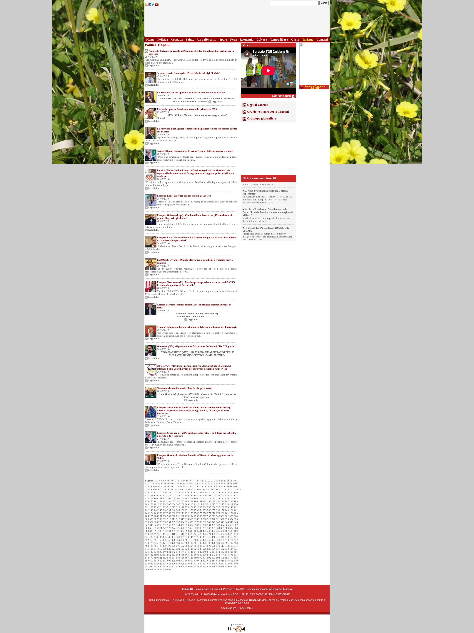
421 (196, 534)
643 (156, 566)
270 (178, 513)
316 (196, 519)
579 (151, 557)
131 (214, 492)
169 (196, 498)
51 (206, 483)
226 (169, 507)
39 (168, 483)
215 (214, 504)
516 (151, 548)
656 (214, 566)
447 (218, 537)
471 (231, 540)
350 (160, 525)
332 (174, 522)
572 (214, 554)
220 (236, 504)
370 (156, 528)
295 (196, 516)
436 (169, 537)
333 (178, 522)
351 (165, 525)
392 (160, 531)
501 (178, 545)
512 (227, 545)
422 (200, 534)
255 (205, 510)
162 (165, 498)
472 (236, 540)
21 (206, 480)
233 (200, 507)
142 (169, 495)
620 (147, 563)
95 (155, 489)
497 (160, 545)
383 (214, 528)
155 (227, 495)
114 (234, 489)
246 (165, 510)
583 (169, 557)
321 (218, 519)
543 (178, 551)
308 (160, 519)
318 (205, 519)
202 (156, 504)
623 (160, 563)
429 (231, 534)
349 (156, 525)
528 (205, 548)
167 (187, 498)
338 (200, 522)
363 (218, 525)
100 (172, 489)
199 (236, 501)
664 (156, 569)
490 (222, 542)
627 (178, 563)
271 (182, 513)
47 (193, 483)
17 (193, 480)
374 (174, 528)
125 (187, 492)
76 (190, 486)
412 (156, 534)
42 (177, 483)
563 (174, 554)
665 (160, 569)
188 (187, 501)
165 (178, 498)
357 (191, 525)
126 (191, 492)
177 (231, 498)
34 (152, 483)
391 (156, 531)
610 (196, 560)
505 (196, 545)
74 (184, 486)
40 (171, 483)
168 (191, 498)
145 (182, 495)
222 (151, 507)
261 (231, 510)
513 (231, 545)
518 (160, 548)
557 (147, 554)
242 (147, 510)
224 (160, 507)
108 (208, 489)
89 (231, 486)
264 (151, 513)
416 (174, 534)
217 (222, 504)
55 (218, 483)
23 (212, 480)
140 (160, 495)
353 (174, 525)
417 (178, 534)
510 (218, 545)
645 (165, 566)
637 (222, 563)
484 (196, 542)
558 (151, 554)
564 (178, 554)
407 (227, 531)
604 (169, 560)
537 (151, 551)
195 (218, 501)
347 (147, 525)
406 (222, 531)
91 (237, 486)
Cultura (261, 39)
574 (222, 554)
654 (205, 566)
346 (236, 522)
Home (150, 39)
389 (147, 531)
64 (152, 486)
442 (196, 537)
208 (182, 504)
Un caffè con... (206, 39)
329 (160, 522)
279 (218, 513)
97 (162, 489)
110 (216, 489)
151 (209, 495)
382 (209, 528)
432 (151, 537)
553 (222, 551)
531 (218, 548)
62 (146, 486)
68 (165, 486)
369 (151, 528)
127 (196, 492)
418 (182, 534)
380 (200, 528)
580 (156, 557)
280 (222, 513)
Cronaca (177, 39)
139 (156, 495)
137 (147, 495)
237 (218, 507)
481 (182, 542)
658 (222, 566)
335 (187, 522)
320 (214, 519)
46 (190, 483)
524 (187, 548)
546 (191, 551)
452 (147, 540)
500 (174, 545)
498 (165, 545)
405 (218, 531)
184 (169, 501)
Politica (162, 39)
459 (178, 540)
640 (236, 563)
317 (200, 519)
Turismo (307, 39)
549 (205, 551)
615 (218, 560)
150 (205, 495)
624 (165, 563)
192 (205, 501)
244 (156, 510)
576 (231, 554)
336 (191, 522)
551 (214, 551)
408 (231, 531)
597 (231, 557)
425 (214, 534)
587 (187, 557)
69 (168, 486)
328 (156, 522)
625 (169, 563)
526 (196, 548)
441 (191, 537)
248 (174, 510)
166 (182, 498)
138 (151, 495)
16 (190, 480)
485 (200, 542)
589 (196, 557)
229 (182, 507)
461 (187, 540)
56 (222, 483)
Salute (190, 39)
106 (199, 489)
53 (212, 483)
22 (209, 480)
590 (200, 557)
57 (225, 483)
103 (185, 489)
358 (196, 525)
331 (169, 522)
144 (178, 495)
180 (151, 501)
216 (218, 504)
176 (227, 498)
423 (205, 534)
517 (156, 548)
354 (178, 525)
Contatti (322, 39)
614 (214, 560)
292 (182, 516)
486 (205, 542)
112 (225, 489)
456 (165, 540)
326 (147, 522)
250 (182, 510)
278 (214, 513)
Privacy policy (245, 608)
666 (165, 569)
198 (231, 501)
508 (209, 545)
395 (174, 531)
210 (191, 504)
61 (237, 483)
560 (160, 554)
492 (231, 542)
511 (222, 545)
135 (231, 492)
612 (205, 560)
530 (214, 548)
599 (147, 560)
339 (205, 522)
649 (182, 566)
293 (187, 516)
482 (187, 542)
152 (214, 495)
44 (184, 483)
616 (222, 560)
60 (234, 483)
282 (231, 513)
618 (231, 560)
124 (182, 492)
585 (178, 557)
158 (147, 498)
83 (212, 486)
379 (196, 528)
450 (231, 537)
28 (228, 480)
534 (231, 548)
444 (205, 537)
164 (174, 498)
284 (147, 516)
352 (169, 525)
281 (227, 513)
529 (209, 548)
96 (159, 489)
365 (227, 525)
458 (174, 540)
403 (209, 531)
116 (147, 492)
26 (222, 480)
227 (174, 507)
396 (178, 531)
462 (191, 540)
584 (174, 557)
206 (174, 504)
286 (156, 516)
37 (162, 483)
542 (174, 551)
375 (178, 528)
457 (169, 540)
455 (160, 540)
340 (209, 522)
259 (222, 510)
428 (227, 534)
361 (209, 525)
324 (231, 519)
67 (162, 486)
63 (149, 486)
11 (174, 480)
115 (239, 489)
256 (209, 510)
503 (187, 545)
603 (165, 560)
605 (174, 560)
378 (191, 528)
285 (151, 516)
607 (182, 560)
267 (165, 513)
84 (215, 486)
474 (151, 542)
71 (174, 486)
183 (165, 501)
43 (181, 483)
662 (147, 569)
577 (236, 554)
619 (236, 560)
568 (196, 554)
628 (182, 563)
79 (199, 486)
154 (222, 495)
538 (156, 551)
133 (222, 492)
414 (165, 534)
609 (191, 560)
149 (200, 495)
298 (209, 516)
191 (200, 501)
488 (214, 542)
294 (191, 516)
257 (214, 510)
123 (178, 492)
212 (200, 504)
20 (203, 480)
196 (222, 501)
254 (200, 510)
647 (174, 566)
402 (205, 531)
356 (187, 525)
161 (160, 498)
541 (169, 551)
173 (214, 498)
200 (147, 504)
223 (156, 507)
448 (222, 537)
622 (156, 563)
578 (147, 557)
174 (218, 498)
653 (200, 566)
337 (196, 522)
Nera (233, 39)
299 (214, 516)
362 (214, 525)
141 (165, 495)
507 (205, 545)
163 (169, 498)
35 (155, 483)
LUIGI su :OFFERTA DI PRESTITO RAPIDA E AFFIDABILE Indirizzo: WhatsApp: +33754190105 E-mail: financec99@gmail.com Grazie (267, 192)
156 (231, 495)
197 (227, 501)
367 (236, 525)
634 (209, 563)
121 (169, 492)
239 (227, 507)
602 (160, 560)
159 (151, 498)
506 (200, 545)
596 (227, 557)
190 (196, 501)
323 (227, 519)
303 (231, 516)
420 (191, 534)
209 (187, 504)
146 (187, 495)
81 (206, 486)
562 (169, 554)
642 (151, 566)
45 (187, 483)
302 (227, 516)
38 (165, 483)
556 (236, 551)
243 (151, 510)
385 (222, 528)
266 (160, 513)
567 (191, 554)
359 (200, 525)
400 (196, 531)
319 (209, 519)
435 (165, 537)
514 (236, 545)
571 (209, 554)
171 (205, 498)
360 (205, 525)
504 (191, 545)
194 (214, 501)
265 (156, 513)
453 (151, 540)
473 (147, 542)
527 (200, 548)
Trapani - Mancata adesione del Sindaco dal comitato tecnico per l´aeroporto (197, 326)
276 (205, 513)
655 (209, 566)
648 (178, 566)
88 (228, 486)
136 (236, 492)
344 (227, 522)
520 (169, 548)
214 (209, 504)
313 (182, 519)
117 (151, 492)
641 (147, 566)
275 (200, 513)
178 (236, 498)
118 (156, 492)
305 (147, 519)
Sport (223, 39)
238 (222, 507)
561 (165, 554)
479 (174, 542)
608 (187, 560)
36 (159, 483)
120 (165, 492)
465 (205, 540)
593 (214, 557)
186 (178, 501)
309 (165, 519)
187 (182, 501)
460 (182, 540)
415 (169, 534)
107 (203, 489)
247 (169, 510)
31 (237, 480)
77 (193, 486)
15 (187, 480)
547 (196, 551)
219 (231, 504)
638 (227, 563)
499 (169, 545)
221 (147, 507)
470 (227, 540)
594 (218, 557)
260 (227, 510)
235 (209, 507)
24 (215, 480)
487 (209, 542)
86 (222, 486)
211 (196, 504)
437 (174, 537)
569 (200, 554)
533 (227, 548)
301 (222, 516)
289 (169, 516)
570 (205, 554)
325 (236, 519)
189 (191, 501)
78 (196, 486)
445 (209, 537)
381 (205, 528)
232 (196, 507)
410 (147, 534)
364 (222, 525)
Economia (246, 39)
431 (147, 537)
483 (191, 542)
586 (182, 557)
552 (218, 551)
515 (147, 548)
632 (200, 563)
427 (222, 534)
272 (187, 513)
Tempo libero (279, 39)
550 (209, 551)
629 (187, 563)
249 (178, 510)
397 (182, 531)
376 (182, 528)
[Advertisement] (268, 148)
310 (169, 519)
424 (209, 534)
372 (165, 528)
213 (205, 504)
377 (187, 528)
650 (187, 566)
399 (191, 531)
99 (168, 489)
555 (231, 551)
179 (147, 501)
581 (160, 557)
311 (174, 519)
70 (171, 486)
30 (234, 480)
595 (222, 557)
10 (171, 480)
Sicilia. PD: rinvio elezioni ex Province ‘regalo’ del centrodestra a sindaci (195, 150)
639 (231, 563)
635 (214, 563)
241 (236, 507)
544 (182, 551)
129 (205, 492)
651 (191, 566)
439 (182, 537)
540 (165, 551)
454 (156, 540)
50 (203, 483)
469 (222, 540)
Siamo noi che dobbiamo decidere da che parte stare (184, 388)
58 (228, 483)
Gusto (295, 39)
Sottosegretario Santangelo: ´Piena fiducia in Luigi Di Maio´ (188, 73)
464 (200, 540)
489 (218, 542)
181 (156, 501)
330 (165, 522)
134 (227, 492)
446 (214, 537)
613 (209, 560)
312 (178, 519)
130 (209, 492)
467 (214, 540)
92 (146, 489)
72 (177, 486)
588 (191, 557)
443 (200, 537)
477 (165, 542)
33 (149, 483)
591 (205, 557)
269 (174, 513)
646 (169, 566)
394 (169, 531)
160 (156, 498)
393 (165, 531)
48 (196, 483)
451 (236, 537)
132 (218, 492)
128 (200, 492)
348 (151, 525)
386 (227, 528)
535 (236, 548)
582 (165, 557)
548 (200, 551)
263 (147, 513)
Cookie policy (228, 608)
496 (156, 545)
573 (218, 554)
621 (151, 563)
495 (151, 545)
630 (191, 563)
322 (222, 519)
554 (227, 551)
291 (178, 516)
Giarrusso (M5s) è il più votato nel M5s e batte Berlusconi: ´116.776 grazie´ (196, 346)
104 (190, 489)
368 (147, 528)
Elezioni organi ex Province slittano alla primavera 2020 (187, 109)
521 (174, 548)
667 (169, 569)
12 (177, 480)
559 (156, 554)
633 (205, 563)
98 (165, 489)
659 (227, 566)
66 (159, 486)
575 (227, 554)
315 (191, 519)
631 (196, 563)
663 (151, 569)
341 (214, 522)
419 (187, 534)
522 (178, 548)
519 (165, 548)
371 (160, 528)
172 (209, 498)
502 (182, 545)
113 (230, 489)
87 (225, 486)
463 (196, 540)
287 (160, 516)
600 (151, 560)
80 (203, 486)
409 (236, 531)
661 (236, 566)
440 (187, 537)
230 (187, 507)
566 (187, 554)
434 (160, 537)
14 (184, 480)
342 (218, 522)
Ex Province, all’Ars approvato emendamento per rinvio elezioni (191, 92)
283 (236, 513)
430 (236, 534)
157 (236, 495)
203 (160, 504)
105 (194, 489)
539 (160, 551)
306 (151, 519)
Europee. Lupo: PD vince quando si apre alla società (184, 195)
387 (231, 528)
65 (155, 486)
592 (209, 557)
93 (149, 489)
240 (231, 507)
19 (199, 480)
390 (151, 531)
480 (178, 542)
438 (178, 537)
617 (227, 560)
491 (227, 542)
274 (196, 513)
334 (182, 522)
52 (209, 483)
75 (187, 486)
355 (182, 525)
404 (214, 531)
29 (231, 480)
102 (181, 489)
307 (156, 519)
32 (146, 483)
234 (205, 507)
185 (174, 501)
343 (222, 522)
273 (191, 513)
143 (174, 495)
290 (174, 516)
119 (160, 492)
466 (209, 540)
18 (196, 480)
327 (151, 522)
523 (182, 548)
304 (236, 516)
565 (182, 554)
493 (236, 542)
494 (147, 545)
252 (191, 510)
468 (218, 540)
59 (231, 483)
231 (191, 507)
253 (196, 510)
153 (218, 495)
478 (169, 542)
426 (218, 534)
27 (225, 480)
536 (147, 551)
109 (212, 489)
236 (214, 507)
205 (169, 504)
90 (234, 486)
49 (199, 483)
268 (169, 513)
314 (187, 519)
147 (191, 495)
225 (165, 507)
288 (165, 516)
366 (231, 525)
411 (151, 534)
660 (231, 566)
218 (227, 504)
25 (218, 480)
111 (221, 489)
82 (209, 486)
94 (152, 489)
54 (215, 483)
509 (214, 545)
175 (222, 498)
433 (156, 537)
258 (218, 510)
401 (200, 531)
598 (236, 557)
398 (187, 531)
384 (218, 528)
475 (156, 542)
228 (178, 507)
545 (187, 551)
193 (209, 501)
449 (227, 537)
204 (165, 504)
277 (209, 513)
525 (191, 548)
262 (236, 510)
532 (222, 548)
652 (196, 566)
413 (160, 534)
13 (181, 480)
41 (174, 483)
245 (160, 510)
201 (151, 504)
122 (174, 492)
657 (218, 566)
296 (200, 516)
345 (231, 522)
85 (218, 486)
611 (200, 560)
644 (160, 566)
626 (174, 563)
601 (156, 560)
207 (178, 504)
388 (236, 528)
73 (181, 486)
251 (187, 510)
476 (160, 542)
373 (169, 528)
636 (218, 563)
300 (218, 516)
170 (200, 498)
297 (205, 516)
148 (196, 495)
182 (160, 501)
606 (178, 560)
